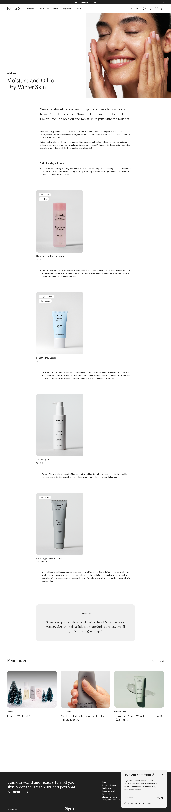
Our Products (66, 712)
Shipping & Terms (109, 797)
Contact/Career (109, 785)
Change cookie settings (112, 799)
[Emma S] (13, 8)
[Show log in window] (144, 8)
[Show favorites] (156, 9)
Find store (106, 788)
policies (148, 803)
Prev (153, 661)
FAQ (104, 782)
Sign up (160, 797)
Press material (108, 791)
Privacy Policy (108, 794)
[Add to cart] (77, 247)
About (78, 8)
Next (162, 661)
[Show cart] (162, 8)
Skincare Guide (120, 712)
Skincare (30, 8)
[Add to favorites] (71, 247)
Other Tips (11, 712)
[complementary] (85, 2)
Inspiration (67, 8)
